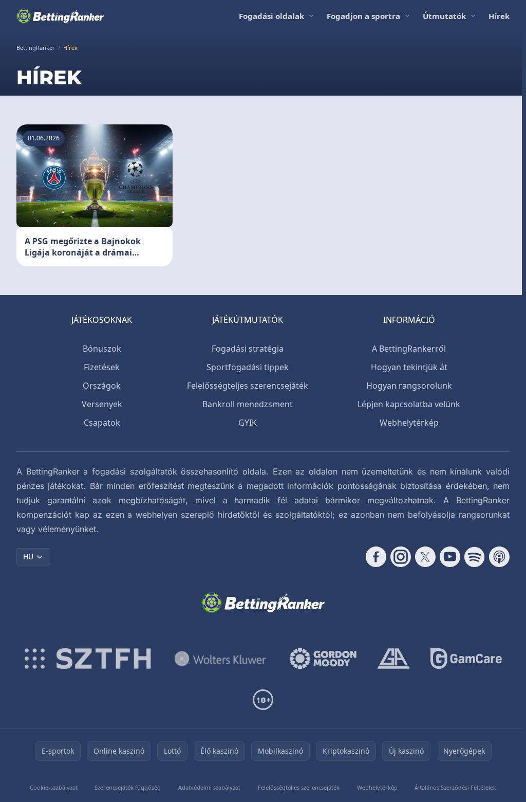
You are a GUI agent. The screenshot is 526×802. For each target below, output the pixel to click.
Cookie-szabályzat (54, 787)
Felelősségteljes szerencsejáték (247, 385)
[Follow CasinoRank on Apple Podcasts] (499, 556)
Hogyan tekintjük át (409, 367)
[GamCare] (466, 658)
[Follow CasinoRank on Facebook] (376, 556)
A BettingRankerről (409, 348)
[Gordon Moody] (323, 658)
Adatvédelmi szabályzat (209, 787)
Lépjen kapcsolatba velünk (409, 404)
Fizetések (102, 367)
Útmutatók (444, 16)
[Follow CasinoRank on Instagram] (400, 556)
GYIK (247, 422)
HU (28, 556)
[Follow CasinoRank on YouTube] (450, 556)
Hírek (499, 16)
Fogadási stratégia (248, 348)
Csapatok (102, 422)
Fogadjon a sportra (363, 16)
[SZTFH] (88, 658)
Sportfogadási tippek (247, 367)
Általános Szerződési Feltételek (455, 787)
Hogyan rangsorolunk (409, 385)
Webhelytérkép (409, 422)
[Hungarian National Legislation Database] (220, 658)
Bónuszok (102, 348)
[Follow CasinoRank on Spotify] (474, 556)
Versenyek (102, 404)
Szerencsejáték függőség (128, 787)
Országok (102, 385)
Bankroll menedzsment (247, 404)
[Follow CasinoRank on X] (425, 556)
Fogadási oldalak (271, 16)
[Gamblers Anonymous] (393, 658)
